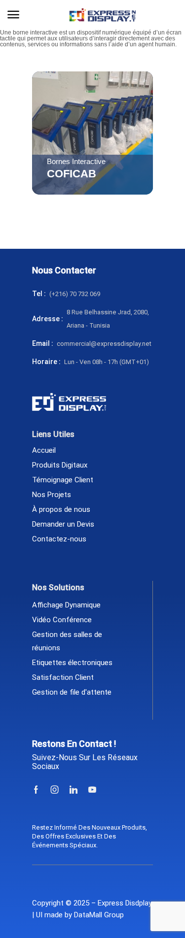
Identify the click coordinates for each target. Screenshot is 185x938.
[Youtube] (92, 790)
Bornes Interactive (76, 162)
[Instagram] (55, 790)
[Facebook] (36, 790)
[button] (13, 15)
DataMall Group (99, 914)
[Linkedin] (73, 790)
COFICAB (71, 174)
